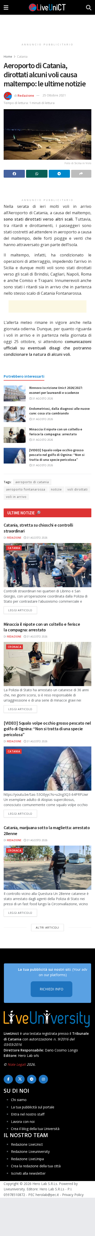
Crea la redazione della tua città (36, 1166)
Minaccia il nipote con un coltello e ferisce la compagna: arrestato (55, 431)
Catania (22, 56)
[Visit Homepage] (47, 7)
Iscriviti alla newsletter (28, 1173)
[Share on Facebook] (14, 174)
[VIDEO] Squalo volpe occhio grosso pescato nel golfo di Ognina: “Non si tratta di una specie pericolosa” (57, 455)
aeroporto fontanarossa (25, 489)
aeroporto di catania (32, 482)
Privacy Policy (73, 1194)
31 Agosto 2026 (42, 398)
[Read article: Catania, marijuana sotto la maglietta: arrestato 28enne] (47, 868)
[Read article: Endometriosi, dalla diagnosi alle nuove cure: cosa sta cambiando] (15, 414)
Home (8, 56)
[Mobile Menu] (6, 7)
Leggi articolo (22, 610)
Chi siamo (19, 1099)
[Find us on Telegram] (31, 1079)
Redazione (26, 95)
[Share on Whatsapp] (36, 174)
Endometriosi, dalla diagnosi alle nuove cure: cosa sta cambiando (59, 411)
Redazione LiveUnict (27, 1144)
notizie (56, 489)
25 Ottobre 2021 (54, 95)
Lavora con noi (23, 1121)
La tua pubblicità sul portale (32, 1106)
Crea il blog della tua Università (35, 1128)
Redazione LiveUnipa (27, 1158)
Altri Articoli (47, 927)
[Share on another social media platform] (81, 174)
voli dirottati (77, 489)
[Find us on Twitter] (20, 1079)
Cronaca (14, 647)
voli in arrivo (16, 497)
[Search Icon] (88, 7)
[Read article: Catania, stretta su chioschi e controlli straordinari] (47, 565)
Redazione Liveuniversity (30, 1151)
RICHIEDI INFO (51, 988)
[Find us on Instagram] (43, 1079)
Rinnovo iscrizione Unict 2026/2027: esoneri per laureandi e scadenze (56, 390)
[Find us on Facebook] (8, 1079)
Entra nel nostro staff (27, 1114)
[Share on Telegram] (59, 174)
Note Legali (17, 1064)
